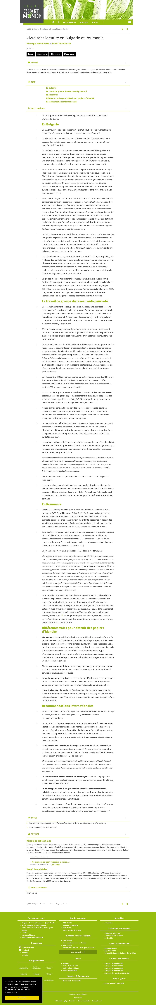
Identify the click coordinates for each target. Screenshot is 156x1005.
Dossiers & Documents (72, 981)
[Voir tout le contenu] (102, 22)
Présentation (69, 22)
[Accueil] (53, 22)
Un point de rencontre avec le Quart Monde (38, 923)
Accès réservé (97, 1001)
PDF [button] (31, 54)
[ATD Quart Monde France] (49, 968)
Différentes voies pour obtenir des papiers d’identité (70, 98)
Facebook (25, 950)
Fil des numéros (28, 948)
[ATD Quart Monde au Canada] (36, 974)
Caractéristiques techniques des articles (120, 953)
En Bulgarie (51, 88)
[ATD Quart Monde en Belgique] (24, 974)
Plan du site (78, 998)
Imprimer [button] (43, 54)
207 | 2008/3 (56, 865)
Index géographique (71, 968)
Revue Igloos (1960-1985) (114, 983)
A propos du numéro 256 (114, 968)
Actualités (108, 923)
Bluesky (25, 952)
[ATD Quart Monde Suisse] (49, 974)
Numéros (84, 22)
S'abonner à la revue (112, 933)
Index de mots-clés (70, 966)
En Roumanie (52, 94)
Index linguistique (70, 970)
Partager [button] (70, 54)
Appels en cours (111, 948)
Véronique (38, 43)
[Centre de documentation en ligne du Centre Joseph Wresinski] (49, 980)
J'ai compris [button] (22, 998)
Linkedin (25, 955)
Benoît (61, 43)
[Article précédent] (122, 29)
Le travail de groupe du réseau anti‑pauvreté (66, 91)
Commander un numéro (114, 935)
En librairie (109, 938)
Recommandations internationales (61, 101)
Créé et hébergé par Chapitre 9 (65, 1001)
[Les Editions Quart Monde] (36, 968)
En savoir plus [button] (11, 992)
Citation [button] (56, 54)
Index (94, 22)
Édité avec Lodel (84, 1001)
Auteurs (66, 963)
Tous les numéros (77, 952)
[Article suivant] (127, 29)
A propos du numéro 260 (114, 963)
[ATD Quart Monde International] (24, 968)
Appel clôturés (110, 951)
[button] (58, 22)
